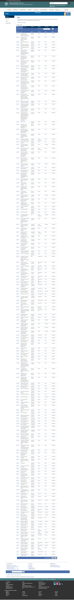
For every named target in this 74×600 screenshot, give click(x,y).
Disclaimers (18, 574)
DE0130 (17, 337)
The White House (42, 584)
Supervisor (30, 565)
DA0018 (17, 529)
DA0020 (17, 532)
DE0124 (17, 340)
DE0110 (17, 101)
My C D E (7, 18)
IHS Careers (51, 9)
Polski (40, 592)
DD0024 (17, 37)
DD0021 (17, 202)
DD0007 (17, 296)
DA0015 (17, 545)
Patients (29, 9)
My (7, 574)
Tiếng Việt (8, 594)
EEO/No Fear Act (9, 588)
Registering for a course (11, 565)
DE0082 (17, 170)
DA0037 (17, 291)
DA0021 (17, 331)
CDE (7, 14)
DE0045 (17, 506)
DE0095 (17, 134)
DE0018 (17, 483)
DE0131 (17, 47)
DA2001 (17, 209)
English (56, 595)
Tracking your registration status (12, 566)
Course (17, 31)
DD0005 (17, 489)
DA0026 (17, 288)
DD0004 (17, 412)
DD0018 (17, 512)
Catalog (7, 16)
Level (46, 31)
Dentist (25, 26)
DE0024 (17, 468)
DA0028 (17, 300)
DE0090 (17, 139)
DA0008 (17, 493)
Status (53, 31)
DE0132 (17, 496)
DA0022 (17, 327)
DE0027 (17, 228)
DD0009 (17, 182)
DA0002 (17, 243)
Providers (36, 9)
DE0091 (17, 148)
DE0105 (17, 94)
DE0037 (17, 266)
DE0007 (17, 348)
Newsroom (57, 9)
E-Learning (46, 26)
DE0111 (17, 90)
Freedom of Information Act (27, 583)
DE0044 (17, 514)
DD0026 (17, 272)
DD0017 (17, 279)
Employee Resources (61, 5)
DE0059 (17, 509)
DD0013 (17, 436)
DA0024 (17, 276)
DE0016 (17, 456)
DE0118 (17, 309)
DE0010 (17, 450)
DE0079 (17, 538)
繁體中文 (7, 592)
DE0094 (17, 144)
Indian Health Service (16, 3)
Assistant (32, 26)
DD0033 (17, 124)
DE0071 (17, 445)
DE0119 (17, 65)
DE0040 (17, 383)
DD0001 (17, 391)
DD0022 (17, 186)
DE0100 (17, 121)
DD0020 (17, 235)
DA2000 (17, 212)
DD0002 (17, 394)
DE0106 (17, 335)
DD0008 (17, 191)
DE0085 (17, 129)
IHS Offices (15, 9)
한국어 (7, 595)
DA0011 (17, 526)
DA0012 (17, 551)
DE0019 (17, 480)
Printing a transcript (10, 567)
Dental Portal (8, 23)
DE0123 (17, 50)
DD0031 (17, 343)
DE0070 (17, 141)
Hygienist (39, 26)
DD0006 (17, 256)
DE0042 (17, 418)
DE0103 (17, 112)
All (17, 26)
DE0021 (17, 477)
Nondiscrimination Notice (26, 585)
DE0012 (17, 402)
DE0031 (17, 317)
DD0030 (17, 368)
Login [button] (67, 9)
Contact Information (9, 584)
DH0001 (17, 214)
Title (21, 31)
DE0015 (17, 459)
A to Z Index (53, 5)
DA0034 (17, 521)
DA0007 (17, 524)
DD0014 (17, 377)
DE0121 (17, 68)
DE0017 (17, 452)
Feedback (53, 6)
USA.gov (40, 585)
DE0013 (17, 465)
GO (52, 28)
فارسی (56, 594)
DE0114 (17, 77)
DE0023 (17, 471)
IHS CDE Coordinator (56, 566)
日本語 (56, 592)
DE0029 (17, 167)
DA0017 (17, 323)
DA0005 (17, 247)
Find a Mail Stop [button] (52, 579)
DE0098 (17, 253)
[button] (68, 3)
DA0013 (17, 500)
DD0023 (17, 33)
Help (14, 574)
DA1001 (17, 415)
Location (39, 31)
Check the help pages (54, 565)
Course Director (31, 567)
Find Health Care (23, 9)
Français (40, 591)
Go (23, 571)
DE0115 (17, 73)
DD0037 (17, 56)
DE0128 (17, 44)
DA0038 (17, 314)
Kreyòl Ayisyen (25, 595)
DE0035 (17, 440)
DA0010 (17, 554)
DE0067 (17, 206)
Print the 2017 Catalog (21, 22)
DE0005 (17, 388)
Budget (7, 583)
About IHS (9, 9)
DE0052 (17, 353)
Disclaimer (8, 585)
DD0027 (17, 262)
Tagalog (23, 591)
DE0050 (17, 224)
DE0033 (17, 426)
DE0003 (17, 399)
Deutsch (56, 591)
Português (40, 594)
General (53, 26)
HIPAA (23, 584)
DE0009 (17, 350)
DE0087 (17, 152)
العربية (23, 594)
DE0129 (17, 303)
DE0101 (17, 104)
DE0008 (17, 356)
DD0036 (17, 85)
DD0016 (17, 362)
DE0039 (17, 284)
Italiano (40, 595)
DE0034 (17, 430)
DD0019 (17, 239)
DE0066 (17, 517)
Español (7, 591)
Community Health (43, 9)
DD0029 (17, 373)
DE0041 (17, 173)
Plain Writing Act (41, 583)
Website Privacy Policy (43, 588)
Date (32, 31)
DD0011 (17, 218)
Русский (23, 592)
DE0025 (17, 423)
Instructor (30, 566)
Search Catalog (40, 28)
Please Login (38, 12)
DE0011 (17, 405)
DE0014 (17, 463)
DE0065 (17, 195)
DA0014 (17, 542)
